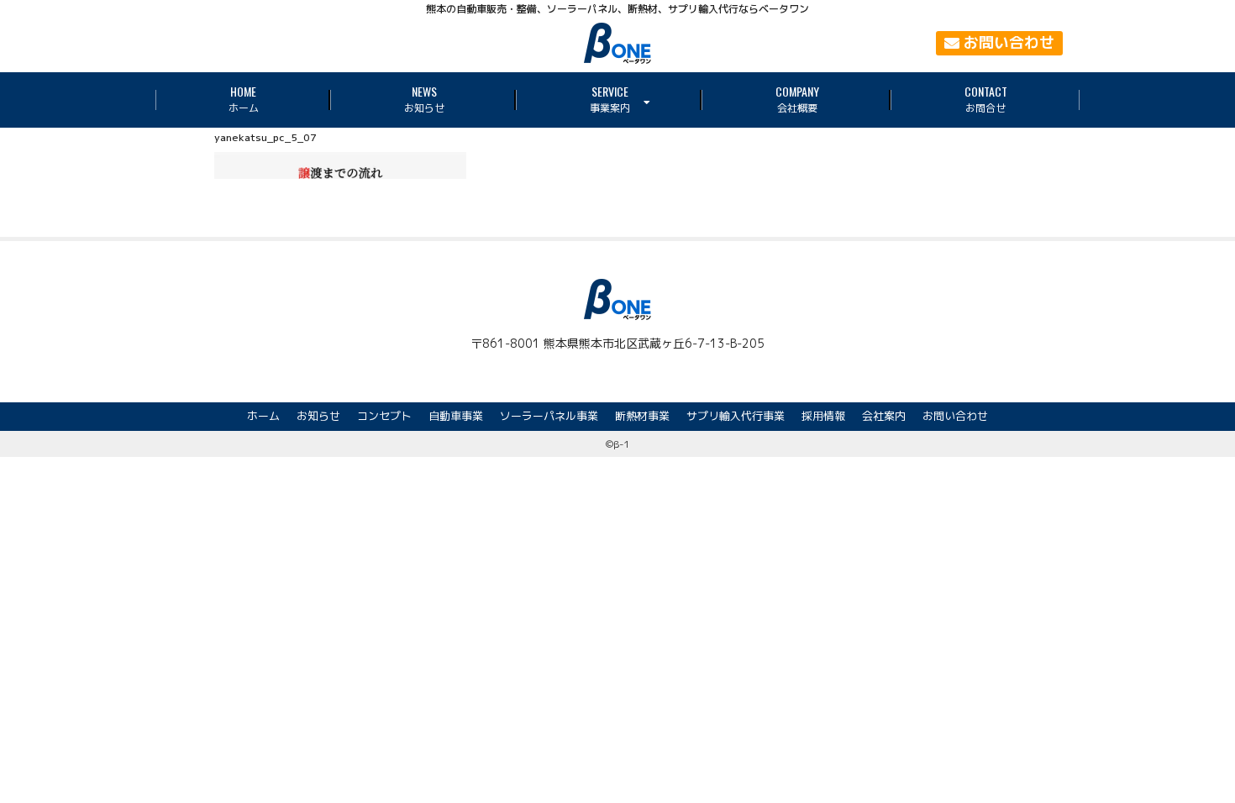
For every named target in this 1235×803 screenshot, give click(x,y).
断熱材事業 (642, 415)
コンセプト (384, 415)
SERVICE (610, 98)
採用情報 (823, 415)
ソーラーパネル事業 (549, 415)
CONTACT (985, 98)
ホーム (263, 415)
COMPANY (797, 98)
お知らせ (318, 415)
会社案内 (884, 415)
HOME (244, 98)
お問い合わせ (955, 415)
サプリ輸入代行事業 (735, 415)
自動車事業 (455, 415)
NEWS (424, 98)
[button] (999, 43)
